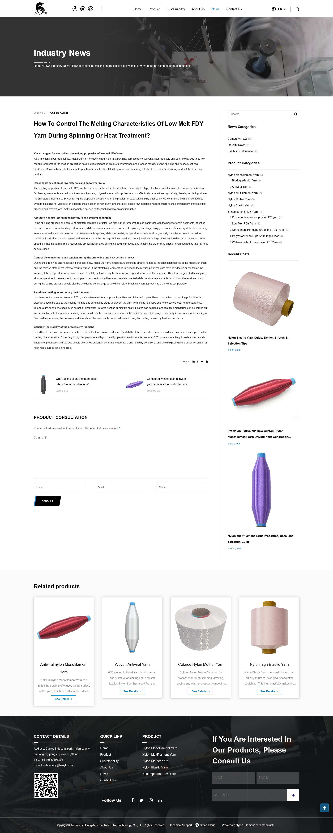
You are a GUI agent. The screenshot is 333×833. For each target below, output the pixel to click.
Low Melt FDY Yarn (245, 223)
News (215, 9)
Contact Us (234, 9)
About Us (198, 9)
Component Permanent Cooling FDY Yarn (259, 229)
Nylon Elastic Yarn (241, 205)
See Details (62, 691)
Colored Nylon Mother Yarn (132, 664)
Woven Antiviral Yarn (63, 664)
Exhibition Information (243, 151)
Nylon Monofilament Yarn (245, 174)
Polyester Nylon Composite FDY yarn (256, 217)
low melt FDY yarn (77, 158)
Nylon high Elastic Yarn (200, 664)
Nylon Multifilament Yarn (245, 193)
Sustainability (175, 9)
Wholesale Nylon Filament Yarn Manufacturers (250, 825)
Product (154, 9)
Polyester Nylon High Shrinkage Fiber (257, 236)
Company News (239, 138)
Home (138, 9)
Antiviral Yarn (241, 186)
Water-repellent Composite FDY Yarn (256, 242)
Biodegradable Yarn (246, 180)
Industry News (61, 65)
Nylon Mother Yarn (241, 199)
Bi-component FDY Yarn (245, 211)
